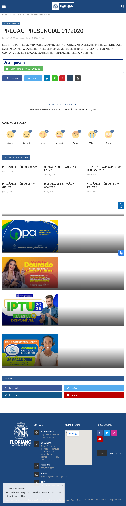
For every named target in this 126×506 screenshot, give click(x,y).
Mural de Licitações (17, 14)
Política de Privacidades (95, 499)
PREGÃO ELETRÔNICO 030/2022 (20, 167)
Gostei (10, 143)
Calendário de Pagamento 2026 (45, 109)
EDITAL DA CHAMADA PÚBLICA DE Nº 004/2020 (103, 169)
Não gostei (27, 143)
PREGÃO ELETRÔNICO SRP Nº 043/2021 (18, 185)
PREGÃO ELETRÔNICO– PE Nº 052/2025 (102, 185)
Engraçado (59, 143)
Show (108, 143)
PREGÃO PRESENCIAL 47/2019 (81, 109)
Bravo (75, 143)
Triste (91, 143)
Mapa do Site (115, 499)
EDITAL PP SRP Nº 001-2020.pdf (25, 68)
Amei (43, 143)
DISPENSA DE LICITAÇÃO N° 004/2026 (59, 185)
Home (4, 14)
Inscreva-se (115, 453)
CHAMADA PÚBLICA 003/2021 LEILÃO (61, 169)
